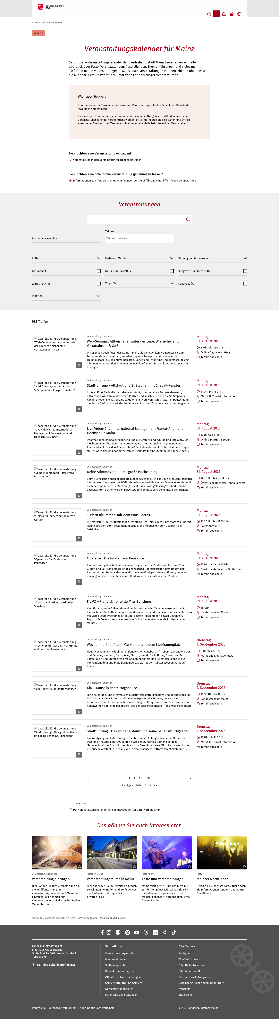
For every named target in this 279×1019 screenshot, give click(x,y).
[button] (38, 33)
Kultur (36, 258)
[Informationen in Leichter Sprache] (224, 13)
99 (148, 778)
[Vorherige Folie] (33, 852)
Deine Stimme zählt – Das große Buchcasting (122, 472)
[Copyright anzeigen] (78, 365)
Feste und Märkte (115, 258)
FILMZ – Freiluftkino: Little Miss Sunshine (119, 601)
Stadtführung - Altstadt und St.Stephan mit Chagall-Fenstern (134, 385)
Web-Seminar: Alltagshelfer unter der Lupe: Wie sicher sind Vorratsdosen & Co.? (133, 343)
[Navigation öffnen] (216, 13)
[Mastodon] (117, 932)
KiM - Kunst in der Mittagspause (112, 688)
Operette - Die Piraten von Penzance (115, 558)
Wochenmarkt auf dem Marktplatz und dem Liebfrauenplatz (134, 645)
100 (155, 785)
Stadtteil (37, 296)
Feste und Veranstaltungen (48, 22)
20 (145, 785)
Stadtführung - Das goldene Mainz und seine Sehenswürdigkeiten (138, 731)
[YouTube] (136, 932)
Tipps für (110, 283)
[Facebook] (102, 932)
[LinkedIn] (155, 932)
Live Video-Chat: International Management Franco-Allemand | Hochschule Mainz (136, 430)
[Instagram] (108, 932)
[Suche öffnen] (209, 13)
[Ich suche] (188, 219)
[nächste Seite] (190, 778)
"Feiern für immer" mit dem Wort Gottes (118, 515)
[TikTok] (173, 932)
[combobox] (139, 219)
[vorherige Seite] (88, 778)
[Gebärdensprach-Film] (231, 13)
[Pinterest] (127, 932)
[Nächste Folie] (246, 852)
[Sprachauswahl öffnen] (239, 13)
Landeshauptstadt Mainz (203, 1008)
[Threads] (145, 932)
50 (149, 785)
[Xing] (164, 932)
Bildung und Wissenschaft (194, 258)
